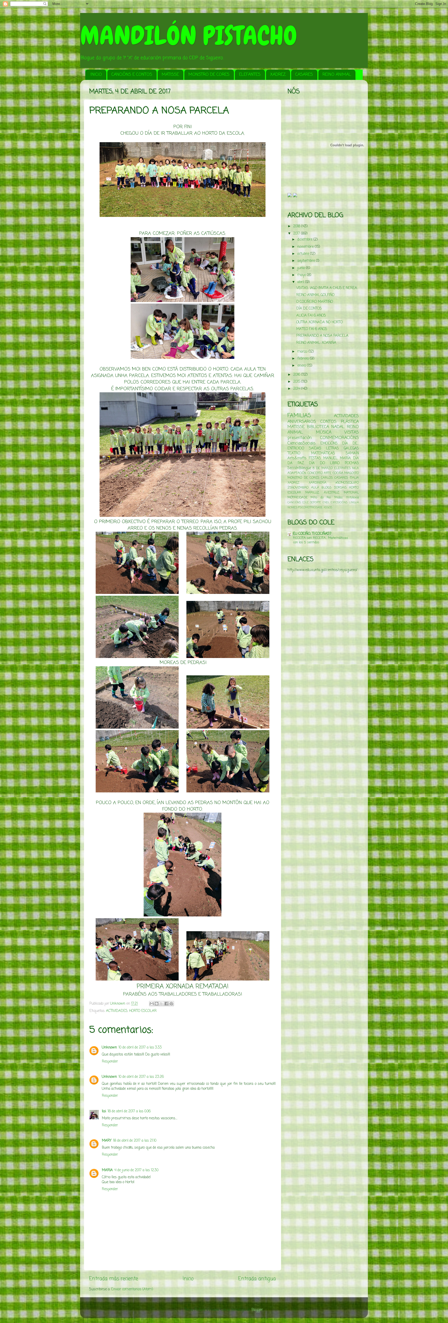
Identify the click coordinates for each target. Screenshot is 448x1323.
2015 (297, 382)
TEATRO (294, 453)
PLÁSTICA (350, 422)
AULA (315, 487)
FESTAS (315, 458)
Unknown (109, 1047)
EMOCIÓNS (329, 443)
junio (301, 268)
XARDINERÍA (317, 483)
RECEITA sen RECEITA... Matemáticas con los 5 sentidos (320, 540)
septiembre (306, 261)
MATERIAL (351, 492)
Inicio (188, 1279)
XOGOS (328, 507)
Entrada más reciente (113, 1279)
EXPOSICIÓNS (339, 503)
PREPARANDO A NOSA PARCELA (322, 336)
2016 (297, 375)
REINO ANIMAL (337, 75)
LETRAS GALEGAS (342, 448)
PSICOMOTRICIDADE (310, 507)
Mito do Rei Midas (326, 497)
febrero (303, 358)
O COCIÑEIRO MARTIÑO (314, 302)
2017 (297, 233)
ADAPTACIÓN (297, 473)
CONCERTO (315, 473)
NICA (355, 468)
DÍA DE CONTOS (309, 308)
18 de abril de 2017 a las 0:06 (129, 1111)
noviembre (306, 247)
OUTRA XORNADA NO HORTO (319, 322)
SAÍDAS (315, 448)
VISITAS (351, 432)
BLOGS (326, 487)
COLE (305, 503)
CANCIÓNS (294, 503)
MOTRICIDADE (297, 497)
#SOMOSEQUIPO (347, 483)
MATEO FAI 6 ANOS (311, 329)
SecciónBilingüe (299, 468)
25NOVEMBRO (298, 487)
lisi (104, 1111)
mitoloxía (352, 497)
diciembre (305, 239)
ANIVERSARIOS (302, 422)
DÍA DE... (350, 443)
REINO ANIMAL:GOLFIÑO (315, 295)
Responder (110, 1061)
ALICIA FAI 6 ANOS (311, 315)
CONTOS (328, 422)
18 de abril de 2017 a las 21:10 (134, 1140)
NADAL (338, 427)
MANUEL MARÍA (337, 458)
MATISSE (170, 75)
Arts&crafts (297, 458)
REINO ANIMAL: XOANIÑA (316, 343)
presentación (300, 438)
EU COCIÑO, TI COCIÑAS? (312, 534)
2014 (297, 389)
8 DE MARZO (323, 468)
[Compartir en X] (161, 1003)
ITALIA (354, 478)
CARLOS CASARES (334, 478)
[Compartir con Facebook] (166, 1003)
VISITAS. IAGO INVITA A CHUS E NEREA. (327, 288)
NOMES (292, 507)
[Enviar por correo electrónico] (151, 1003)
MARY (106, 1140)
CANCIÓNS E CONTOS (131, 75)
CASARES (304, 75)
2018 (297, 226)
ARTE (327, 473)
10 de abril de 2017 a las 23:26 (141, 1077)
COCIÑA (338, 473)
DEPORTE (315, 503)
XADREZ (278, 75)
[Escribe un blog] (156, 1003)
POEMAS (352, 463)
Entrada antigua (257, 1279)
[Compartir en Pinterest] (171, 1003)
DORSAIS (340, 487)
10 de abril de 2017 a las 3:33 (140, 1047)
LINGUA (354, 503)
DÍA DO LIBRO (324, 463)
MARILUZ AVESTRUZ (322, 492)
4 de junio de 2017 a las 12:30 (136, 1170)
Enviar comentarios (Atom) (132, 1289)
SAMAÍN (352, 453)
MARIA (107, 1170)
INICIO (96, 75)
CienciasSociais (302, 443)
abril (301, 282)
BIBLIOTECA (318, 427)
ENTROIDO (296, 448)
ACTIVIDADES (117, 1011)
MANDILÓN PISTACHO (188, 35)
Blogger (257, 1310)
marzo (303, 351)
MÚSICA (323, 432)
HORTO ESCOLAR (143, 1011)
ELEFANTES (250, 75)
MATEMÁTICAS (323, 453)
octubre (303, 254)
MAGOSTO (351, 473)
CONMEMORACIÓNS (339, 438)
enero (302, 365)
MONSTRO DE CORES (208, 75)
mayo (302, 275)
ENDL (326, 503)
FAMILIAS (299, 416)
